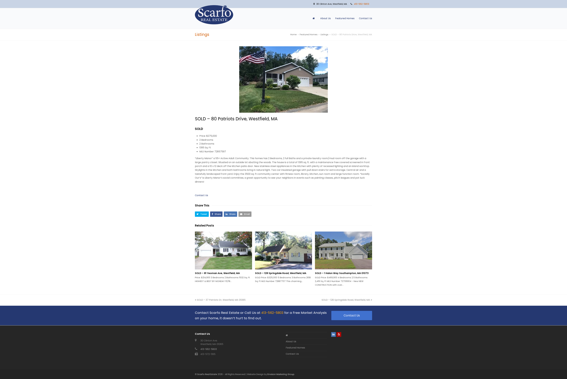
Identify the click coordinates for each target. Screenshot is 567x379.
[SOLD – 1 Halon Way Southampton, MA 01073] (343, 250)
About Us (291, 341)
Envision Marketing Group (280, 374)
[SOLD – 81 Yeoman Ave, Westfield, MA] (223, 250)
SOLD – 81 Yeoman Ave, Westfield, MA (217, 273)
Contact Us (201, 195)
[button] (202, 214)
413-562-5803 (272, 312)
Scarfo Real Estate (207, 374)
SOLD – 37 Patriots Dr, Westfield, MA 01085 (221, 300)
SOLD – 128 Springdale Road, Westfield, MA (280, 273)
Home (293, 34)
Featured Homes (295, 347)
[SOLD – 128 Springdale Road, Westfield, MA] (283, 250)
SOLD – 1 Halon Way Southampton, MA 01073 (342, 273)
